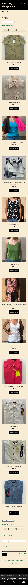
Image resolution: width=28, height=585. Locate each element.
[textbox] (14, 541)
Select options (14, 68)
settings (16, 579)
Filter (4, 554)
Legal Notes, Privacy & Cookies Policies (14, 560)
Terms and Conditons (14, 562)
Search (14, 582)
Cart (22, 581)
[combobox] (14, 541)
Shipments (14, 563)
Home (4, 11)
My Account (4, 582)
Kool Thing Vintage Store (8, 5)
